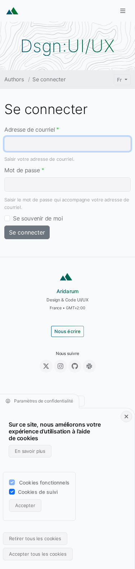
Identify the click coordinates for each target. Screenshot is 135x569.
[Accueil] (12, 11)
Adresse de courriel (29, 129)
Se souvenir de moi (38, 218)
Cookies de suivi (38, 492)
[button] (123, 11)
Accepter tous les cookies (38, 554)
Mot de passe (22, 170)
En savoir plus (30, 451)
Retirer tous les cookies (35, 538)
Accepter (25, 505)
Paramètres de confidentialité (43, 401)
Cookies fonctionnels (44, 482)
